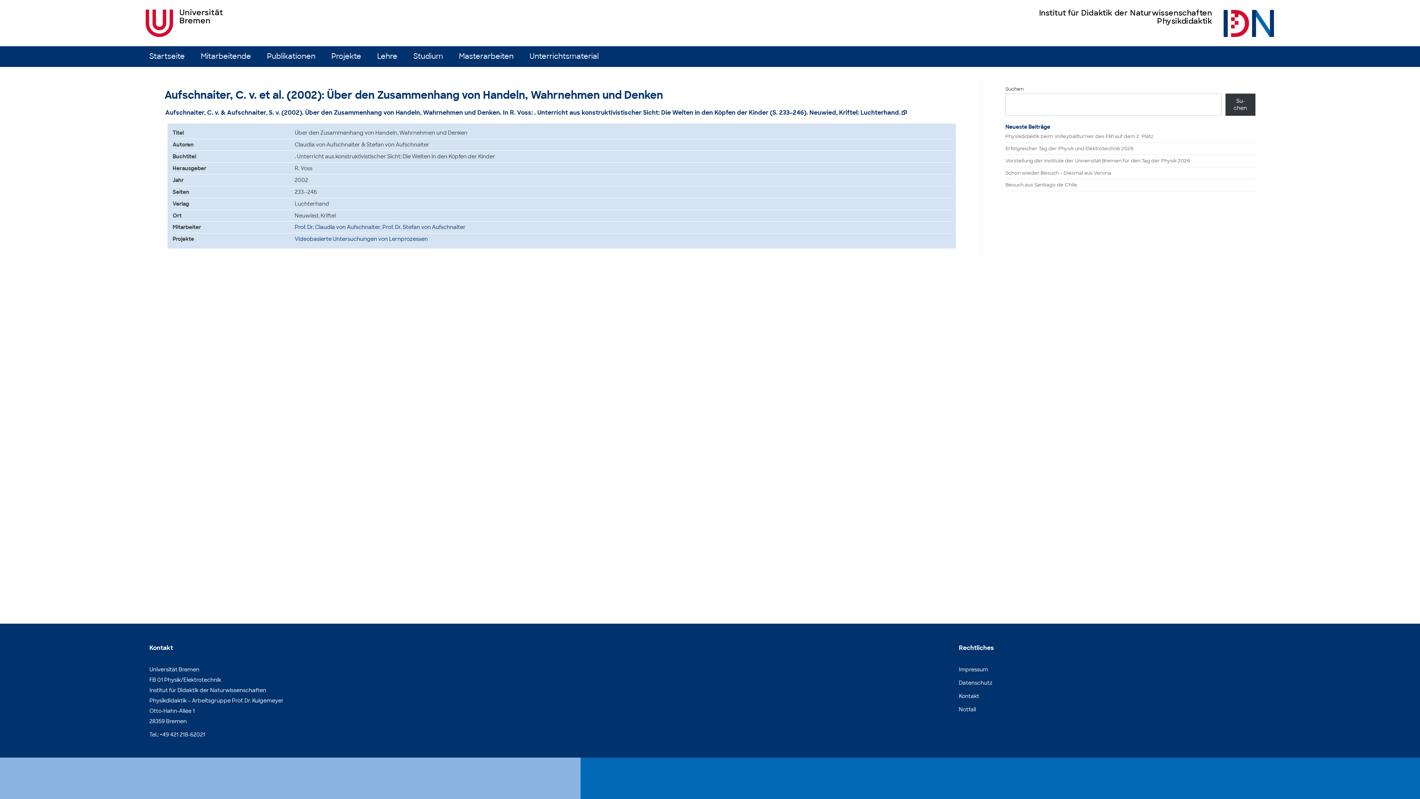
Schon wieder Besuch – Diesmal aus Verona (1058, 173)
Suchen (1014, 89)
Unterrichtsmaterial (564, 56)
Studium (428, 56)
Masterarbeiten (486, 56)
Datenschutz (976, 683)
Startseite (167, 56)
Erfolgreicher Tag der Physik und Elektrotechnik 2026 (1069, 148)
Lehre (387, 56)
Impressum (973, 669)
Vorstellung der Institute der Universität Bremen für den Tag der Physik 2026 (1097, 161)
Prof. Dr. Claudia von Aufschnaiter (337, 227)
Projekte (346, 56)
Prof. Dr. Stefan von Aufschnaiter (424, 227)
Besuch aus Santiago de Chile (1041, 185)
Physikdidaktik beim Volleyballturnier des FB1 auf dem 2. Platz (1079, 136)
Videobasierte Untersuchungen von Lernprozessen (361, 239)
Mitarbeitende (226, 56)
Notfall (967, 709)
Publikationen (291, 56)
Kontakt (969, 696)
